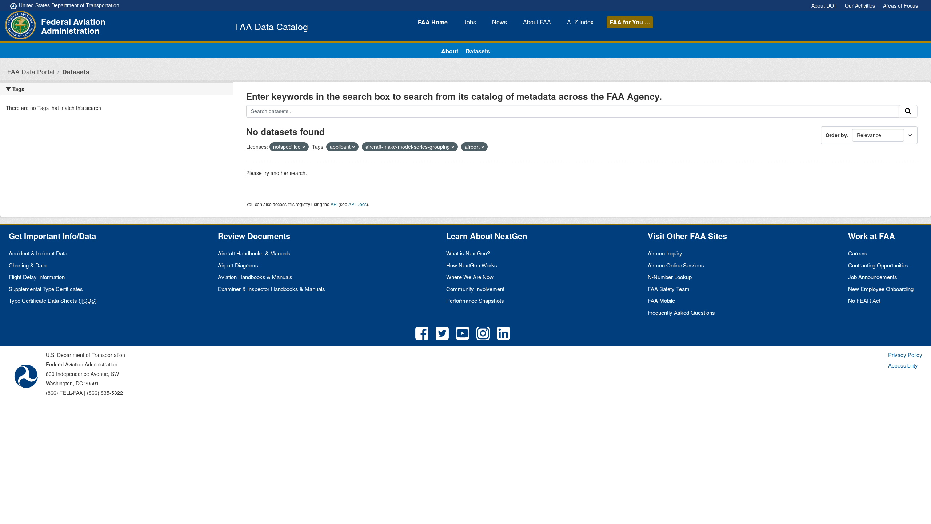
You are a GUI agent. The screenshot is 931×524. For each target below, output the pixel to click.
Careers (857, 253)
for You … (630, 22)
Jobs (470, 22)
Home (433, 22)
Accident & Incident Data (38, 253)
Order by (836, 135)
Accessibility (903, 365)
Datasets (478, 51)
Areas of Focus (900, 5)
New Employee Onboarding (881, 289)
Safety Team (669, 289)
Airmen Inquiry (665, 253)
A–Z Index (580, 22)
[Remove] (303, 147)
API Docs (357, 204)
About (537, 22)
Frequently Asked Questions (681, 312)
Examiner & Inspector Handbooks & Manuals (271, 289)
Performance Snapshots (475, 300)
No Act (864, 300)
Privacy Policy (905, 354)
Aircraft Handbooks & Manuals (254, 253)
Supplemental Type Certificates (46, 289)
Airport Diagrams (238, 265)
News (499, 22)
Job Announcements (872, 277)
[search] (908, 111)
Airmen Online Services (676, 265)
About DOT (824, 5)
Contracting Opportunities (878, 265)
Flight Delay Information (37, 277)
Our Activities (860, 5)
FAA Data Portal (31, 71)
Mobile (661, 300)
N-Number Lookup (670, 277)
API (334, 204)
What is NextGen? (468, 253)
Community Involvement (475, 289)
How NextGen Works (471, 265)
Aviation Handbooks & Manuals (255, 277)
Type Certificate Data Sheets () (53, 300)
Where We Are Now (470, 277)
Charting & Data (28, 265)
